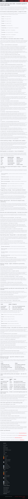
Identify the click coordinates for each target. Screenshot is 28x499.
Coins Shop (5, 452)
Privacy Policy (20, 496)
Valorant (6, 463)
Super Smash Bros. (7, 476)
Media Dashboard (6, 488)
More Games (7, 468)
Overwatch (5, 471)
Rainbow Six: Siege (7, 482)
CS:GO (6, 457)
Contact (4, 446)
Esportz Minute (5, 448)
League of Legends (7, 459)
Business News (5, 447)
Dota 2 (6, 458)
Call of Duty (6, 464)
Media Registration (6, 487)
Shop (4, 451)
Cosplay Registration (6, 492)
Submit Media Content (6, 491)
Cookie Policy (16, 496)
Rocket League (7, 465)
